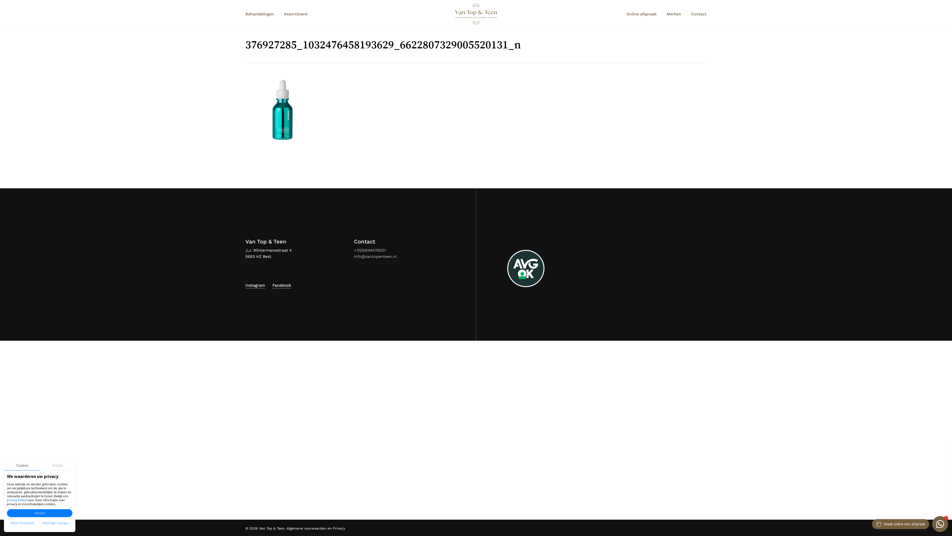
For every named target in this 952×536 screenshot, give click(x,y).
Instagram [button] (255, 285)
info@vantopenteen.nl (375, 256)
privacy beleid (17, 500)
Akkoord (39, 513)
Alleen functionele (22, 523)
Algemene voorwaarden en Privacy (316, 528)
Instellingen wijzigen (55, 523)
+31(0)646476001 (370, 250)
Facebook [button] (281, 285)
